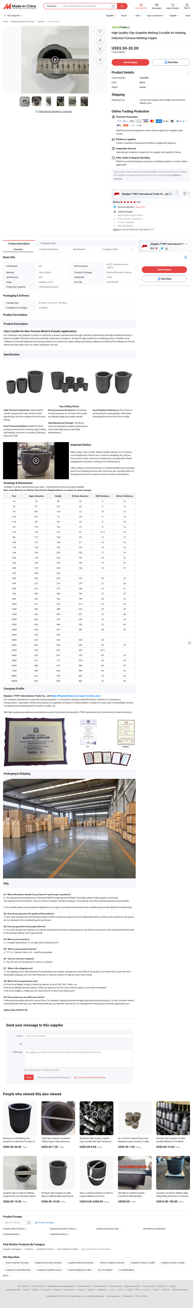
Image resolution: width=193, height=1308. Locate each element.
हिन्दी (137, 1289)
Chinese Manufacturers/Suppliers (60, 1286)
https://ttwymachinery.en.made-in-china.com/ (76, 695)
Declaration (127, 1296)
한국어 (121, 1289)
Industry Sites (115, 1286)
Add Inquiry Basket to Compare (55, 111)
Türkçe (155, 1289)
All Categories (13, 15)
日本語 (129, 1289)
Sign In (116, 229)
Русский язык (69, 1289)
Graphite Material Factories (80, 1262)
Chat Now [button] (173, 62)
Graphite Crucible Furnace (49, 1269)
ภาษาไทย (146, 1289)
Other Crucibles (53, 21)
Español (35, 1289)
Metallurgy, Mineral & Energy (22, 21)
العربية (112, 1289)
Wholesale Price (100, 1286)
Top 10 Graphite (105, 1269)
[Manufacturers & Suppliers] (19, 6)
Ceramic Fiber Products (14, 1228)
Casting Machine (11, 1234)
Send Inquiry (130, 62)
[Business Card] (185, 256)
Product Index (148, 1286)
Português (46, 1289)
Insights (172, 1286)
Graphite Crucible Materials (18, 1269)
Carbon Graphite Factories (112, 1262)
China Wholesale (84, 1286)
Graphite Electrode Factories (48, 1262)
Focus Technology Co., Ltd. (77, 1296)
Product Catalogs (45, 1222)
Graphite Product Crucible (143, 1262)
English (26, 1289)
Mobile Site (161, 1286)
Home (5, 21)
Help (138, 15)
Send (29, 1077)
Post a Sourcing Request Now (90, 1077)
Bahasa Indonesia (180, 1289)
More (5, 1275)
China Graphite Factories (17, 1262)
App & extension (154, 15)
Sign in (187, 7)
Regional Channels (132, 1286)
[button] (125, 249)
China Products (37, 1286)
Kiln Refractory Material (154, 1228)
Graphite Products (58, 1234)
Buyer (124, 15)
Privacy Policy (141, 1296)
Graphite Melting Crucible (79, 1269)
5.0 (152, 248)
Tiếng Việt (165, 1289)
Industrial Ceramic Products (63, 1228)
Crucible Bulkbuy (126, 1269)
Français (57, 1289)
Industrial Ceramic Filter (107, 1228)
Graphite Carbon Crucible (173, 1262)
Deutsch (91, 1289)
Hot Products (22, 1286)
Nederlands (102, 1289)
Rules (188, 15)
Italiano (81, 1289)
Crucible (40, 21)
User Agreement (113, 1296)
